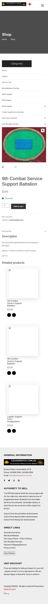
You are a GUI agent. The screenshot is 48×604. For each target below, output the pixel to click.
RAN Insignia (6, 100)
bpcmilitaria (9, 553)
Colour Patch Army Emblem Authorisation (21, 514)
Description (6, 231)
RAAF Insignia (7, 94)
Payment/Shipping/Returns (15, 545)
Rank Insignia (7, 106)
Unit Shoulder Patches (10, 124)
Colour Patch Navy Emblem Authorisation (21, 517)
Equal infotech (10, 589)
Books (4, 70)
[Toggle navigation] (42, 5)
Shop (13, 39)
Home (4, 39)
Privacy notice (9, 548)
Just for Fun (6, 82)
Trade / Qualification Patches (13, 112)
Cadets (4, 76)
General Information (12, 533)
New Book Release (11, 536)
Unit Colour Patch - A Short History (18, 539)
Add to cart (18, 206)
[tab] (24, 231)
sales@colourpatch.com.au (20, 475)
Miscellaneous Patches (10, 88)
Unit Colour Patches (9, 118)
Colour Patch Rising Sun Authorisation (19, 520)
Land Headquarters (16, 220)
